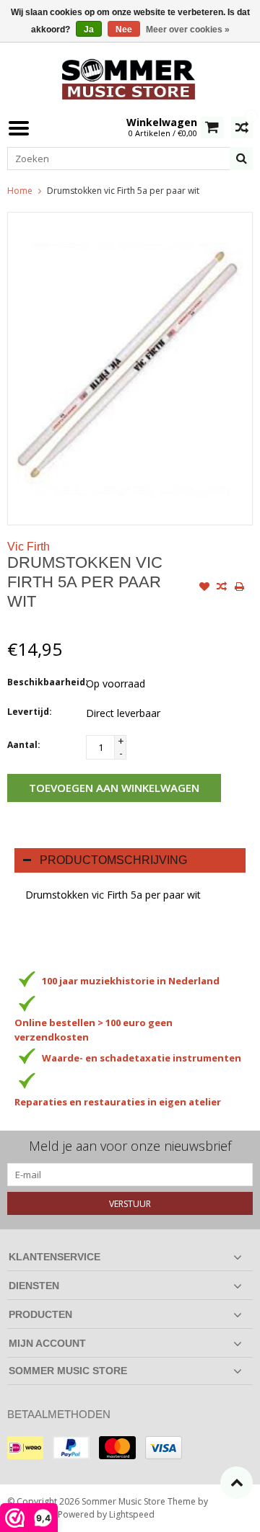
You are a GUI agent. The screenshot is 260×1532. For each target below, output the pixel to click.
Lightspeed (132, 1514)
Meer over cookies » (188, 30)
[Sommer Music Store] (130, 77)
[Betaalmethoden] (25, 1447)
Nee (124, 30)
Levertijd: (29, 711)
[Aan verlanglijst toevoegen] (204, 588)
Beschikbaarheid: (43, 682)
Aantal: (23, 745)
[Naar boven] (236, 1482)
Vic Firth (28, 546)
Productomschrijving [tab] (113, 860)
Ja (89, 30)
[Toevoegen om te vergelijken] (221, 588)
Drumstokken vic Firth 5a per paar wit (123, 190)
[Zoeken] (241, 158)
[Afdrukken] (239, 588)
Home (19, 190)
